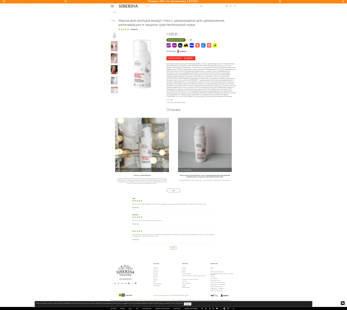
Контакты (212, 276)
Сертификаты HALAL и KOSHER (217, 284)
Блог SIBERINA (213, 278)
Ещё (154, 281)
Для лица (155, 269)
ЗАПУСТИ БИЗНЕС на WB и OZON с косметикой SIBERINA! (221, 274)
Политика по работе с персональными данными (193, 275)
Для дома (155, 275)
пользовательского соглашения (167, 300)
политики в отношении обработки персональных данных (141, 300)
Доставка (184, 267)
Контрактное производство (217, 271)
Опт (211, 269)
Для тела (155, 273)
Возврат (184, 271)
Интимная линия (157, 283)
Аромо (155, 277)
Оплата (184, 269)
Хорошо (187, 304)
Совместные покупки (215, 280)
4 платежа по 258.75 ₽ (174, 58)
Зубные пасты (156, 285)
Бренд (212, 267)
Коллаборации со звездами (217, 288)
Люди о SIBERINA (186, 283)
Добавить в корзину (176, 40)
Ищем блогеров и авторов (216, 286)
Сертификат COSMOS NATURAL (217, 282)
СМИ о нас (184, 281)
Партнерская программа (216, 290)
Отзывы (184, 285)
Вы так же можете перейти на (171, 295)
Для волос (155, 271)
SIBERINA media (186, 287)
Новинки (155, 267)
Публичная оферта (186, 273)
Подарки (155, 279)
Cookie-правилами (176, 303)
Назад (114, 12)
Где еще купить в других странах (190, 279)
